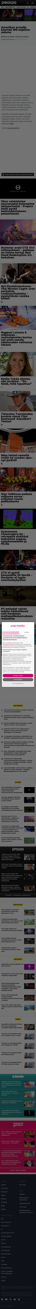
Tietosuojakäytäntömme (18, 683)
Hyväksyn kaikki (18, 675)
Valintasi (26, 632)
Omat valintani (18, 679)
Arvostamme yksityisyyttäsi (10, 632)
